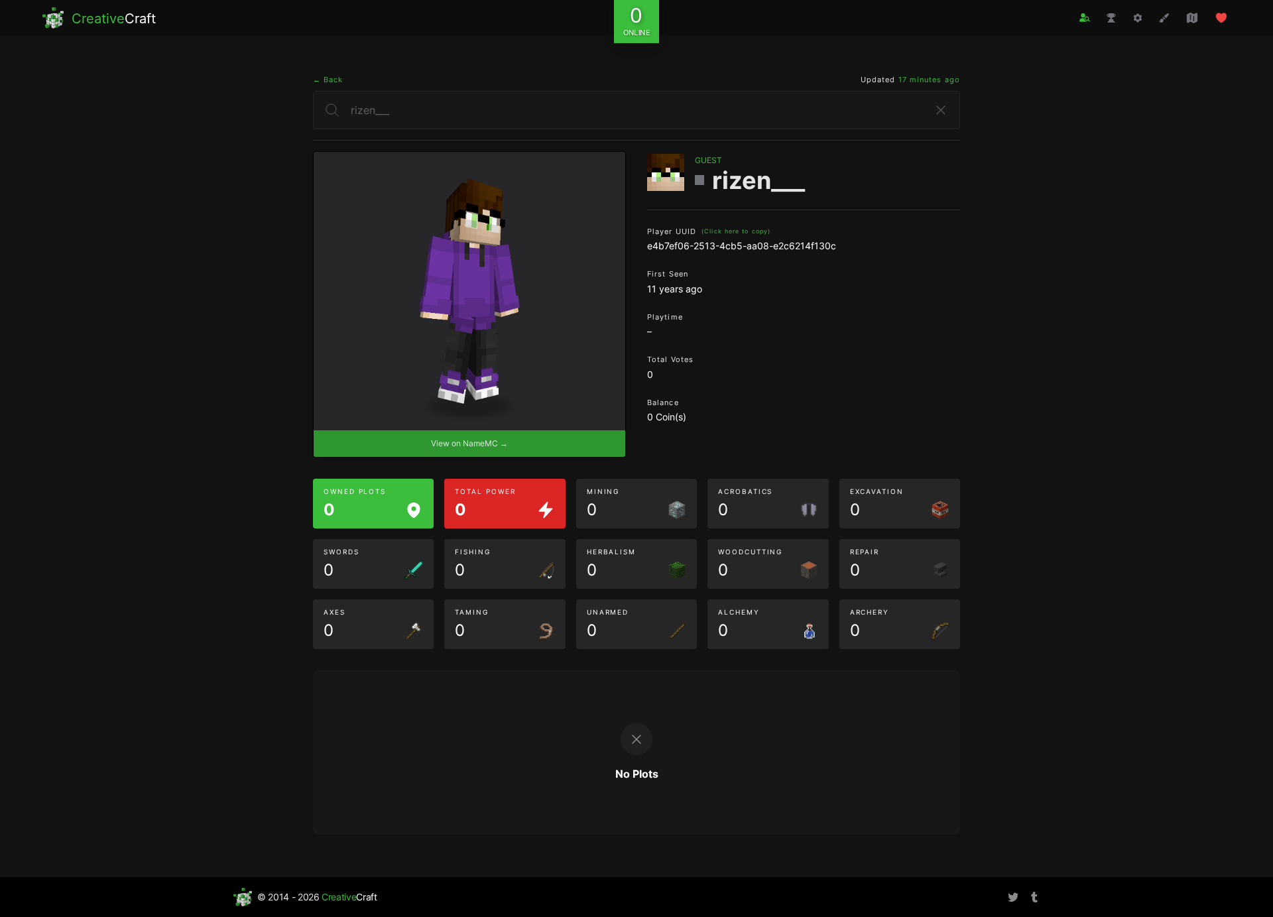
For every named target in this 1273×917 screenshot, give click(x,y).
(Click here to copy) (735, 231)
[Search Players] (1085, 18)
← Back (328, 79)
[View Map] (1192, 18)
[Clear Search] (941, 110)
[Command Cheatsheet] (1138, 18)
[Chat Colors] (1164, 18)
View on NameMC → (469, 443)
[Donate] (1221, 18)
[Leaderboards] (1111, 18)
